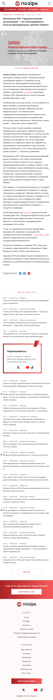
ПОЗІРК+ (26, 621)
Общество (44, 9)
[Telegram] (20, 273)
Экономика (33, 9)
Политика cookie (26, 629)
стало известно (39, 235)
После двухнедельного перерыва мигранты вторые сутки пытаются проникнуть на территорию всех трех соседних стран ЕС (26, 466)
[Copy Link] (29, 273)
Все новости (10, 9)
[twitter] (18, 367)
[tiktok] (32, 367)
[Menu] (49, 3)
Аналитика (26, 665)
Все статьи (26, 673)
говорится (28, 92)
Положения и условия (26, 637)
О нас (26, 617)
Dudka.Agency (31, 696)
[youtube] (27, 367)
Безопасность (26, 669)
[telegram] (9, 367)
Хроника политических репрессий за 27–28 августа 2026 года (25, 455)
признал (26, 212)
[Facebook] (24, 273)
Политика (22, 9)
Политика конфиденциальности (26, 633)
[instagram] (23, 367)
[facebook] (13, 367)
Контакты (26, 625)
